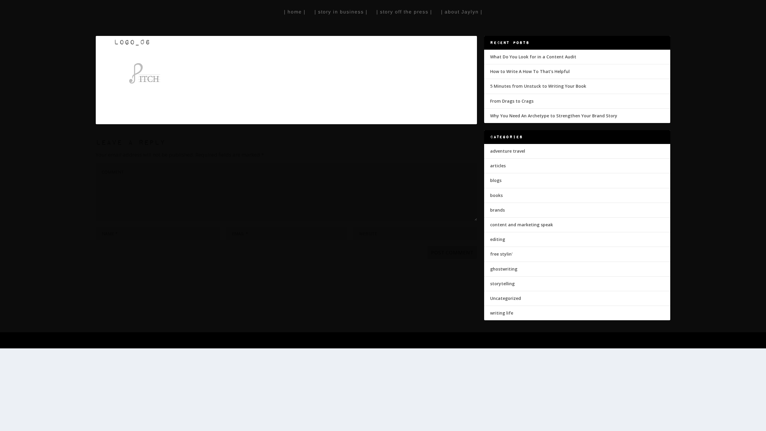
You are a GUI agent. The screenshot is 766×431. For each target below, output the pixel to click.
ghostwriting (503, 269)
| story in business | (340, 11)
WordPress (289, 341)
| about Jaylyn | (461, 11)
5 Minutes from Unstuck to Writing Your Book (538, 86)
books (496, 195)
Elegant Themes (233, 341)
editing (497, 239)
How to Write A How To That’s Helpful (530, 71)
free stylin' (501, 254)
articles (498, 166)
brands (497, 210)
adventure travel (507, 151)
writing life (501, 313)
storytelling (502, 283)
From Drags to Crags (512, 101)
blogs (495, 180)
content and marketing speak (521, 224)
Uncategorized (505, 298)
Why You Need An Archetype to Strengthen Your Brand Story (553, 116)
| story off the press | (404, 11)
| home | (295, 11)
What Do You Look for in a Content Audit (533, 57)
